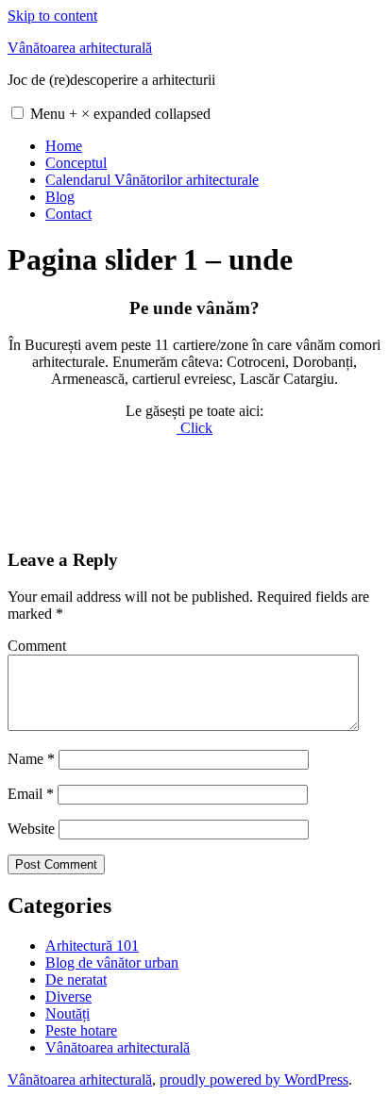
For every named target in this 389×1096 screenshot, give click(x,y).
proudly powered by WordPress (254, 1079)
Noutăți (67, 1013)
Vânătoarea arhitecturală (80, 48)
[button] (17, 113)
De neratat (76, 979)
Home (63, 146)
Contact (68, 214)
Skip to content (52, 16)
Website (31, 829)
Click (194, 428)
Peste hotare (81, 1030)
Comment (37, 646)
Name (31, 759)
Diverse (68, 996)
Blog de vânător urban (111, 963)
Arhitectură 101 (92, 946)
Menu (120, 114)
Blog (60, 197)
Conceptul (76, 163)
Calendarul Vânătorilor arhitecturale (152, 180)
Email (31, 794)
